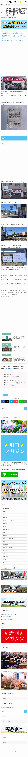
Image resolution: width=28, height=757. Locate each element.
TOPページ (11, 368)
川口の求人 (5, 517)
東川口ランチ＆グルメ (8, 554)
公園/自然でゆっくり (8, 532)
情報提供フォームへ (7, 296)
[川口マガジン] (14, 2)
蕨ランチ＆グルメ (7, 563)
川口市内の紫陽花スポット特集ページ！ (10, 417)
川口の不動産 (6, 508)
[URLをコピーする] (25, 401)
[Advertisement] (14, 57)
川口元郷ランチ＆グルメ (8, 544)
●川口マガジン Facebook (7, 619)
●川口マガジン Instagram (7, 618)
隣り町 (4, 526)
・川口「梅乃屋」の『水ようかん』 (9, 32)
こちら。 (17, 374)
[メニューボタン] (2, 2)
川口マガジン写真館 (7, 547)
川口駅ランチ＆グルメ (8, 529)
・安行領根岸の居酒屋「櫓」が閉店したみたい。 (12, 33)
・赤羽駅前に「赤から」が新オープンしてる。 (12, 35)
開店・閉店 (5, 17)
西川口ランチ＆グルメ (8, 535)
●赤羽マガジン (4, 627)
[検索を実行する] (25, 408)
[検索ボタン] (26, 2)
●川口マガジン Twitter (6, 616)
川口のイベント (6, 511)
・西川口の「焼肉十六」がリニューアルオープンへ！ (13, 40)
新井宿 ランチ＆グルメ (8, 520)
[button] (3, 401)
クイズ (4, 514)
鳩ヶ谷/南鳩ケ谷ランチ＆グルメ (10, 550)
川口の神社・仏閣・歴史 (8, 538)
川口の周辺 (5, 523)
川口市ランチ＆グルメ (8, 560)
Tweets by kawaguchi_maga (7, 707)
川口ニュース (6, 541)
